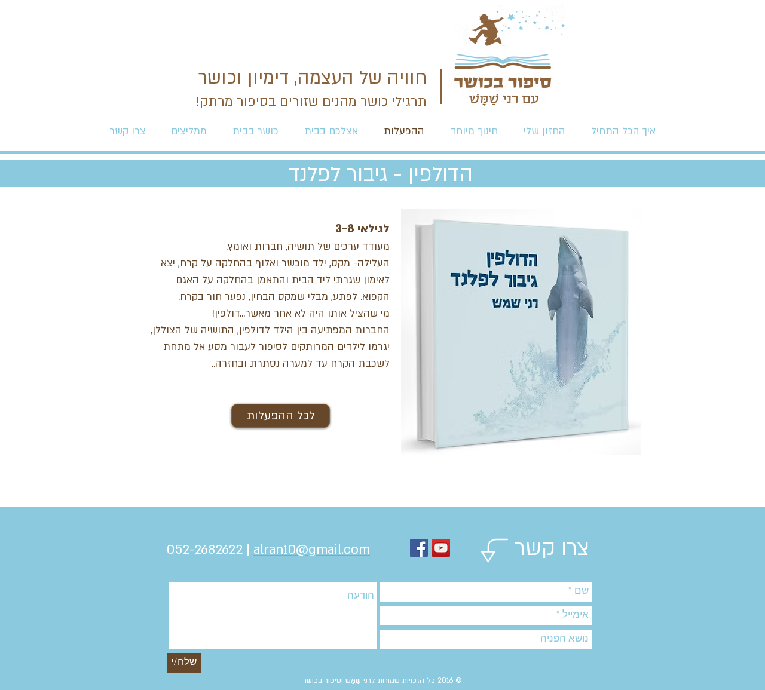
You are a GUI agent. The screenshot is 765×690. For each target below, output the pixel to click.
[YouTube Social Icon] (441, 548)
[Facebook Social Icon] (419, 548)
